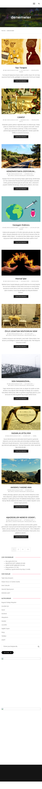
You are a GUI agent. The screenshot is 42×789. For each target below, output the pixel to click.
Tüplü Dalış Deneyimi (7, 578)
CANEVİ (21, 117)
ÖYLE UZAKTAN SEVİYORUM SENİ (21, 331)
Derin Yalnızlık (5, 585)
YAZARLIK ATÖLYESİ (21, 433)
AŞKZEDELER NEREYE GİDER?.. (21, 517)
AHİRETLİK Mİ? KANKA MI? (13, 565)
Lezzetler (4, 625)
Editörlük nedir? (6, 593)
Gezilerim (4, 613)
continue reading (21, 81)
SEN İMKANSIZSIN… (21, 381)
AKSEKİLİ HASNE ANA (21, 487)
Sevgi (21, 121)
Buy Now (6, 652)
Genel (35, 436)
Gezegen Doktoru (21, 225)
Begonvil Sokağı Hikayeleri (17, 175)
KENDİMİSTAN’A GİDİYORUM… (21, 171)
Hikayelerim (35, 70)
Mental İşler (21, 279)
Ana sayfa (8, 561)
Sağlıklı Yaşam (6, 628)
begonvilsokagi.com (11, 70)
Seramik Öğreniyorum (8, 589)
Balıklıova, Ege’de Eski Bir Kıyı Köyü (15, 569)
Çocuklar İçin (34, 227)
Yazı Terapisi (21, 68)
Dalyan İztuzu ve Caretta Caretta (11, 581)
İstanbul (4, 621)
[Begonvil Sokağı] (6, 3)
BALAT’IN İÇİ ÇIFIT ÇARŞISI (13, 563)
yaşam (21, 72)
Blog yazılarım (10, 567)
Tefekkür (4, 636)
